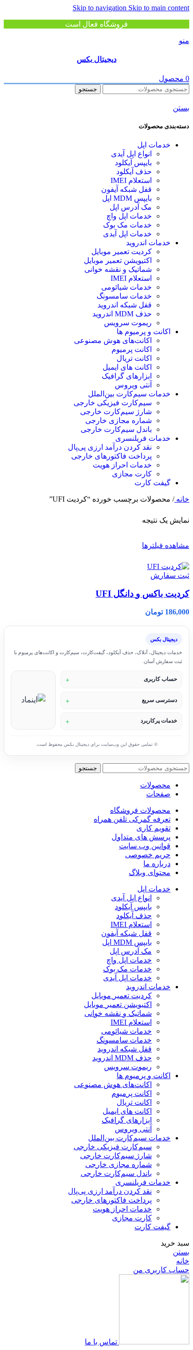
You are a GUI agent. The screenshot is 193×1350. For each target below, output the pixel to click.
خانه (181, 499)
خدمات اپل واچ (129, 216)
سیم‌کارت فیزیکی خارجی (113, 403)
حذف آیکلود (134, 171)
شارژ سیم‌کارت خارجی (116, 412)
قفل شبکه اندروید (124, 305)
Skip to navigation (100, 8)
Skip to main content (158, 8)
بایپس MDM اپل (127, 198)
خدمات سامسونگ (124, 296)
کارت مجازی (132, 474)
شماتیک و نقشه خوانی (118, 269)
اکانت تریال (134, 358)
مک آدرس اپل (131, 207)
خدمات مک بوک (127, 225)
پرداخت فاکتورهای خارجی (111, 456)
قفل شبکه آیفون (126, 189)
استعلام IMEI (131, 180)
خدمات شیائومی (126, 287)
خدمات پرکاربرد (159, 720)
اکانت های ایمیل (127, 367)
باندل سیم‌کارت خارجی (116, 429)
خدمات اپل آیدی (127, 234)
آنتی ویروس (133, 385)
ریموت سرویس (128, 323)
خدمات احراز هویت (122, 465)
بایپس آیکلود (133, 163)
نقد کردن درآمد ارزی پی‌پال (110, 447)
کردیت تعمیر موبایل (121, 251)
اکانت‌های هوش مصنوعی (113, 340)
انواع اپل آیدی (131, 154)
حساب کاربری (160, 679)
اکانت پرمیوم (131, 349)
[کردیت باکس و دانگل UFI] (168, 566)
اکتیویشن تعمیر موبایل (118, 260)
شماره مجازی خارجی (118, 420)
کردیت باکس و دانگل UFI (142, 593)
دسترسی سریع (159, 700)
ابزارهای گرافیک (127, 376)
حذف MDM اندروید (122, 314)
